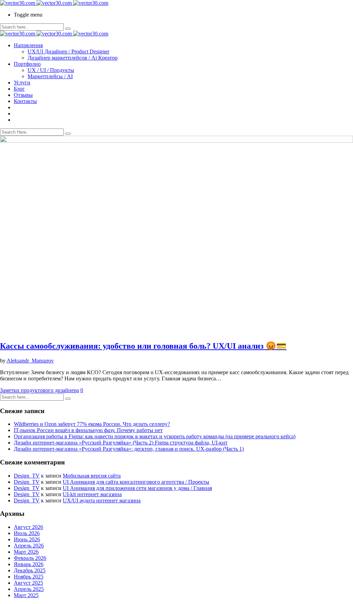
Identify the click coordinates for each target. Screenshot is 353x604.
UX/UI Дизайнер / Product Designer (68, 51)
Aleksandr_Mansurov (30, 361)
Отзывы (23, 95)
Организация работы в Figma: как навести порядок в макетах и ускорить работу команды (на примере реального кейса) (154, 436)
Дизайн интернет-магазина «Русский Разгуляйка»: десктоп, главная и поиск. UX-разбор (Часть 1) (129, 449)
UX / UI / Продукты (51, 70)
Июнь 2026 (27, 539)
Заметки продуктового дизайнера (39, 390)
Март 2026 (26, 552)
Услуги (22, 82)
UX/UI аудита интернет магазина (102, 500)
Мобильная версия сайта (92, 476)
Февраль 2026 (30, 558)
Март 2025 (26, 595)
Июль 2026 (27, 533)
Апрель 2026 (29, 546)
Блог (19, 89)
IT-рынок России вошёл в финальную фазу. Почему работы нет (88, 430)
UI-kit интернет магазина (92, 494)
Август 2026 (28, 527)
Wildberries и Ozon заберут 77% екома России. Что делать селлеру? (92, 424)
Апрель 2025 (29, 589)
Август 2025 (28, 583)
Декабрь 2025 (30, 570)
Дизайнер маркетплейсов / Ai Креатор (73, 58)
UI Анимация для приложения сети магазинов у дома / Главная (137, 488)
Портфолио (27, 64)
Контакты (25, 101)
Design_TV (27, 476)
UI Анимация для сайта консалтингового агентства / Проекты (136, 482)
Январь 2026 (28, 564)
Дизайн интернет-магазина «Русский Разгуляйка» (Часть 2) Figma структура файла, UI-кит (121, 443)
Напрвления (28, 45)
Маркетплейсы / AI (50, 76)
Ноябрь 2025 (28, 577)
